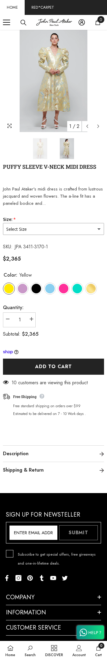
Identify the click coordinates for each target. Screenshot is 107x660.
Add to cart (53, 366)
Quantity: (13, 307)
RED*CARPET (43, 7)
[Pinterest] (30, 578)
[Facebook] (7, 578)
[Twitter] (65, 578)
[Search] (23, 22)
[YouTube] (53, 578)
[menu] (6, 22)
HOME (12, 7)
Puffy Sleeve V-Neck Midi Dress (49, 166)
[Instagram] (18, 578)
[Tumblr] (41, 578)
